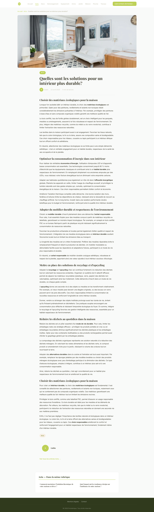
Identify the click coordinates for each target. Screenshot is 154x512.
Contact (84, 501)
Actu (37, 4)
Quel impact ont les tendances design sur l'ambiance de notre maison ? (95, 485)
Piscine (95, 4)
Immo (74, 4)
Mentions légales (73, 501)
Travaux (103, 4)
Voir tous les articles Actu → (50, 459)
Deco (43, 4)
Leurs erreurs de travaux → (125, 4)
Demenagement (52, 4)
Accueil (30, 4)
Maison (88, 4)
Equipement (65, 4)
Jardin (80, 4)
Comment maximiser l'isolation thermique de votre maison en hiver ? (56, 485)
